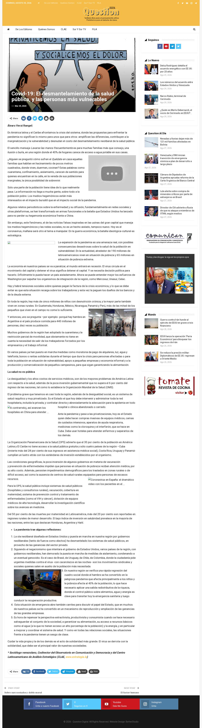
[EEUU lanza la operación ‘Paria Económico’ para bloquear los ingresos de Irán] (151, 340)
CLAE (79, 3)
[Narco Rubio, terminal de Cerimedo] (151, 100)
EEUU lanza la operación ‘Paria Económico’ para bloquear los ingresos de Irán (176, 339)
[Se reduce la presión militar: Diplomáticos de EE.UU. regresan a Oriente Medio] (151, 356)
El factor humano (130, 692)
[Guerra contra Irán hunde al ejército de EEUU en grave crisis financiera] (151, 323)
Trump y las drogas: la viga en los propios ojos (167, 257)
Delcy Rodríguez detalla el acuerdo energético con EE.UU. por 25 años (176, 68)
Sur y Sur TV (89, 3)
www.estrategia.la (76, 656)
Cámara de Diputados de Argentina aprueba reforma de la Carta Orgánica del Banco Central (177, 177)
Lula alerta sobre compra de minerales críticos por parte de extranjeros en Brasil (176, 194)
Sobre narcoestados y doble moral (23, 692)
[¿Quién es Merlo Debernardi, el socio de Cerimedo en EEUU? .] (151, 114)
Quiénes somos (67, 3)
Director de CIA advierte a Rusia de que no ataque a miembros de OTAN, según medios (177, 210)
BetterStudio (132, 721)
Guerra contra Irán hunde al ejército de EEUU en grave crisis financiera (176, 322)
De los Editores (51, 3)
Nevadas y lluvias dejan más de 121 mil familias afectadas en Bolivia (176, 141)
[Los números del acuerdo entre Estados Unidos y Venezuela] (151, 86)
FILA (99, 3)
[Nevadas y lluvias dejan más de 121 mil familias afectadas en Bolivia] (151, 142)
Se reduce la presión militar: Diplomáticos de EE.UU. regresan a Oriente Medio (177, 355)
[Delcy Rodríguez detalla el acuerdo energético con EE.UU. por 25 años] (151, 69)
